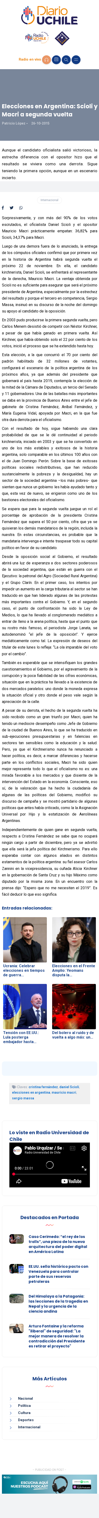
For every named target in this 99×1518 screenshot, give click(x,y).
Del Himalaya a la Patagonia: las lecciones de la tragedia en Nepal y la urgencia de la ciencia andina (58, 1304)
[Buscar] (66, 59)
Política (24, 1406)
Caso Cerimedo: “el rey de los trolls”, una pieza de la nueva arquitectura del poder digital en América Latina (58, 1244)
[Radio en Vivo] (46, 59)
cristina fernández (43, 1087)
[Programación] (56, 59)
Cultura (24, 1413)
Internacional (49, 200)
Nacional (25, 1398)
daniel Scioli (69, 1087)
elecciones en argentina (31, 1092)
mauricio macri (64, 1092)
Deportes (26, 1420)
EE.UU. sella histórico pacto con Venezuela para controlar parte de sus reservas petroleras (58, 1274)
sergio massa (23, 1098)
